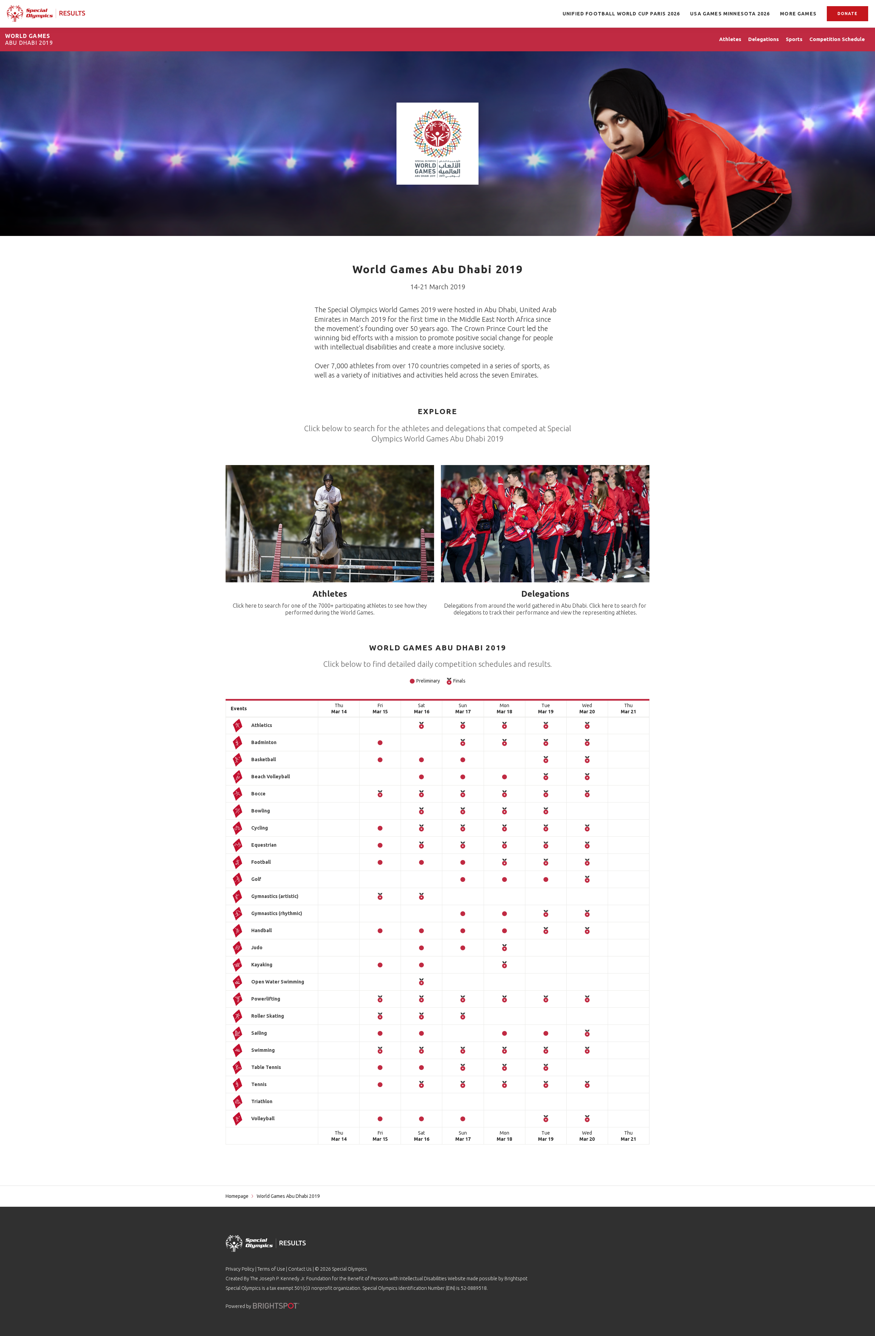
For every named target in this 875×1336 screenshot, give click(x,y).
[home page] (46, 13)
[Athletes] (330, 523)
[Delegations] (545, 523)
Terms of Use (271, 1269)
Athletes (329, 593)
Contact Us (300, 1269)
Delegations (545, 593)
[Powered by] (276, 1306)
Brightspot (515, 1278)
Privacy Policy (240, 1269)
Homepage (237, 1196)
